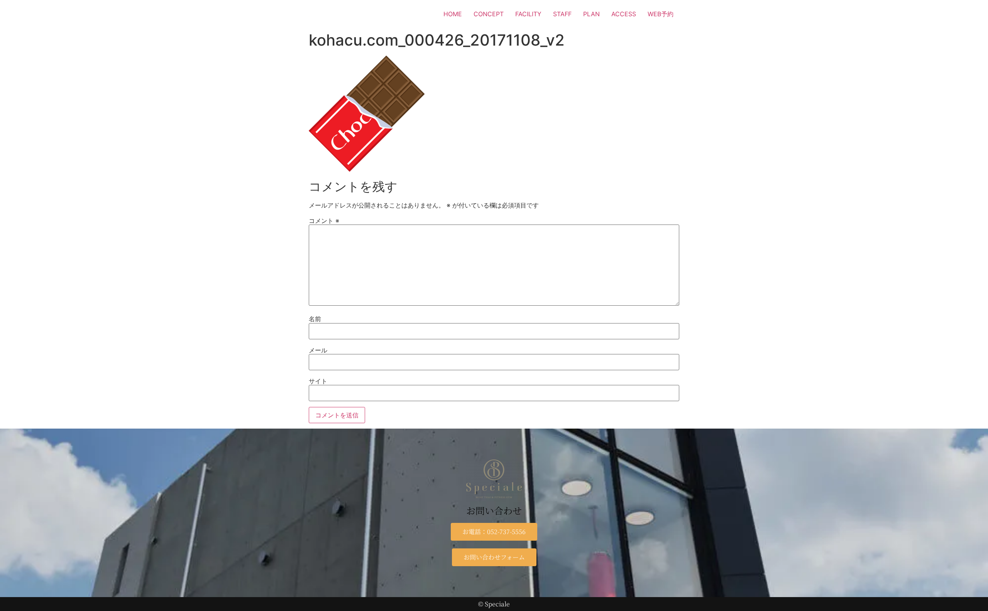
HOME (452, 14)
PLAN (591, 14)
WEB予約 (660, 14)
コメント (324, 221)
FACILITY (528, 14)
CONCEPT (489, 14)
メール (318, 350)
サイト (318, 381)
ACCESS (623, 14)
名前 (315, 319)
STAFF (562, 14)
